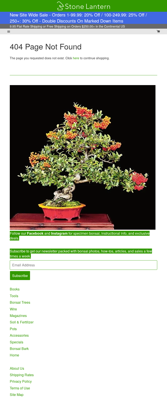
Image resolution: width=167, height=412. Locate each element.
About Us (17, 368)
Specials (16, 341)
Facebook (35, 233)
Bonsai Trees (20, 302)
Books (15, 289)
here (76, 58)
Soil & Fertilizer (21, 322)
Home (14, 355)
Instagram (59, 233)
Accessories (19, 335)
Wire (13, 309)
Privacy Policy (21, 381)
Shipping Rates (22, 374)
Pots (13, 328)
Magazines (18, 315)
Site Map (16, 394)
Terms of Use (20, 388)
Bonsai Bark (19, 348)
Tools (14, 295)
